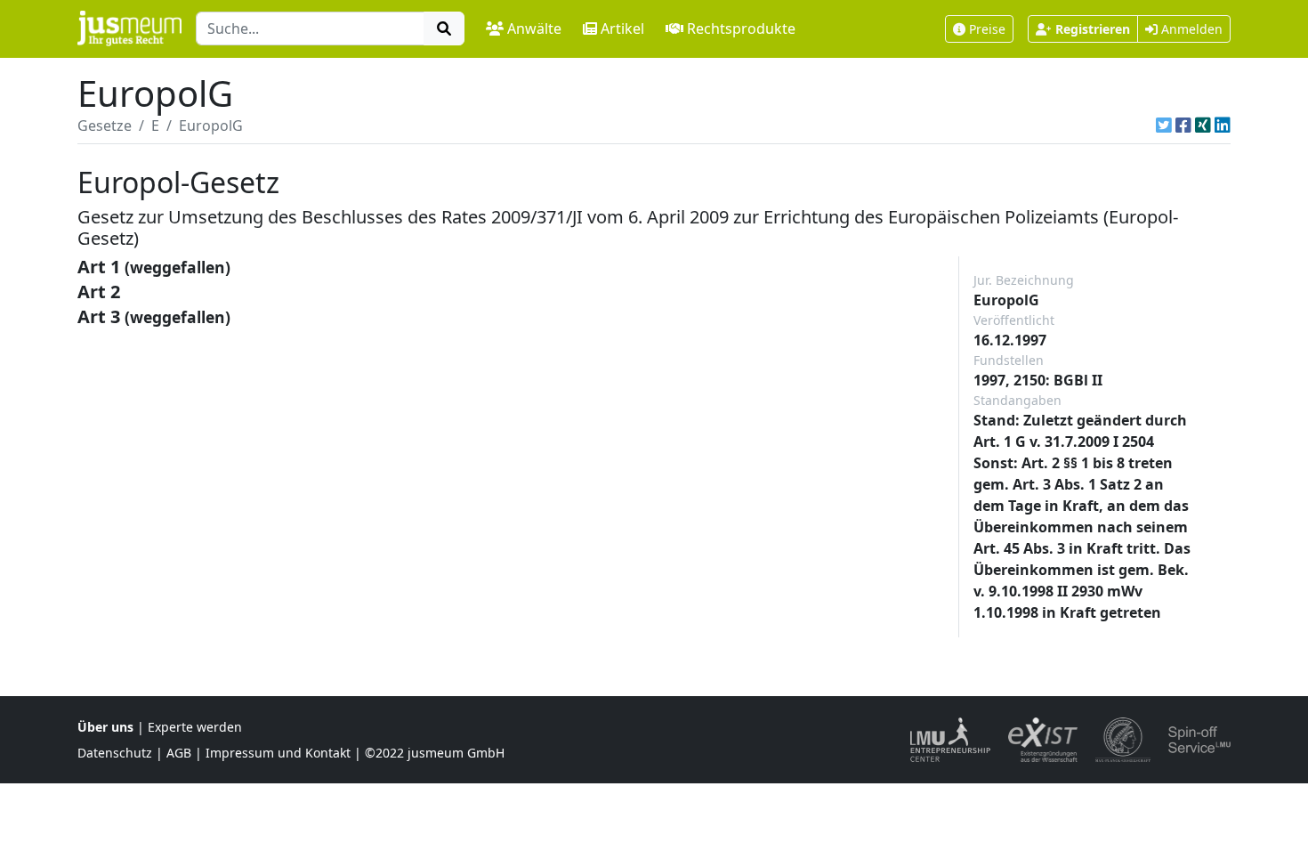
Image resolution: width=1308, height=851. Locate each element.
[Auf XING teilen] (1203, 125)
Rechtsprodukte (741, 28)
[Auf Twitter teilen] (1164, 125)
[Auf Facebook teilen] (1183, 125)
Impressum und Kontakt (278, 752)
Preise (987, 28)
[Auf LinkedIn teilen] (1223, 125)
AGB (178, 752)
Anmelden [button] (1190, 28)
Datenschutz (114, 752)
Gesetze (104, 125)
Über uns (105, 726)
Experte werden (195, 726)
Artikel (622, 28)
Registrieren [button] (1092, 28)
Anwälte (534, 28)
